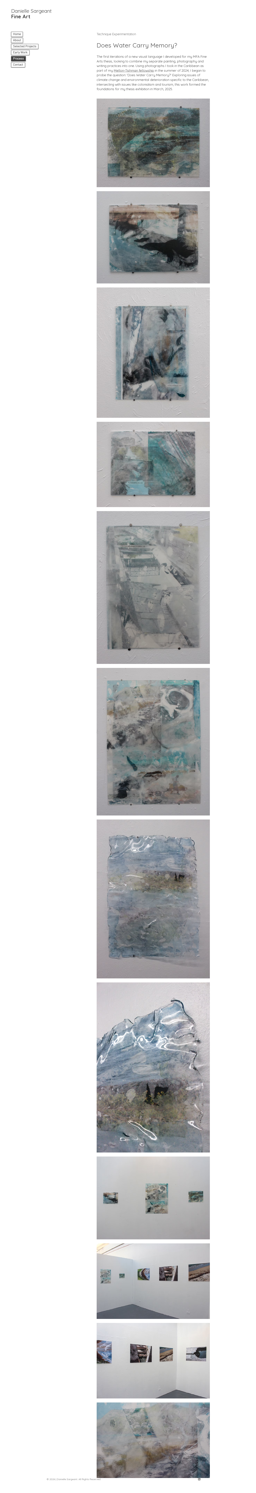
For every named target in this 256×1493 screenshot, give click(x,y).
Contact (18, 65)
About (17, 40)
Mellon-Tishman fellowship (134, 70)
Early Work (20, 52)
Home (17, 34)
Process (18, 59)
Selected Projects (24, 46)
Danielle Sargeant (31, 14)
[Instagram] (199, 1479)
